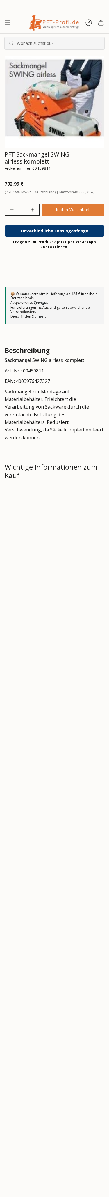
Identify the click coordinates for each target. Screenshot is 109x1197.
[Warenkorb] (101, 23)
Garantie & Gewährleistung (40, 536)
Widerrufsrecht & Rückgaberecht (48, 516)
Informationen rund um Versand (47, 495)
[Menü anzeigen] (7, 23)
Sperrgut (40, 302)
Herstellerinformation (35, 557)
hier (41, 316)
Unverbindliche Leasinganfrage (54, 231)
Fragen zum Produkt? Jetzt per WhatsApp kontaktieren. (54, 244)
